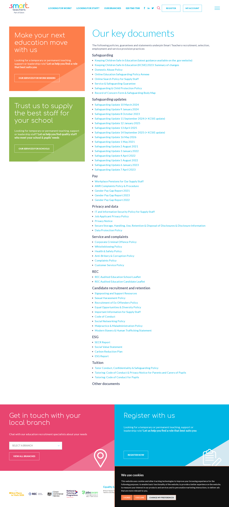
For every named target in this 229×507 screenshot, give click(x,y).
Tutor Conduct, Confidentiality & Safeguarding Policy (126, 367)
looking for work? (60, 8)
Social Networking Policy (110, 321)
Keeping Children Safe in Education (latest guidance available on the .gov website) (143, 60)
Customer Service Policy (109, 265)
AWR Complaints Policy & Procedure (117, 186)
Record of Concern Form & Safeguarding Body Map (125, 92)
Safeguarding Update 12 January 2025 (117, 123)
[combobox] (35, 446)
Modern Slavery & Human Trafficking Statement (123, 330)
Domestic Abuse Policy (108, 69)
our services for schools (34, 148)
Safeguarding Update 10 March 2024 (117, 104)
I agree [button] (126, 497)
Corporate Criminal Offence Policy (115, 241)
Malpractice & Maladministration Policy (118, 325)
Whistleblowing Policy (108, 246)
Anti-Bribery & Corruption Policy (114, 255)
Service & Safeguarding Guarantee (115, 83)
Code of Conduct (105, 316)
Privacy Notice (104, 220)
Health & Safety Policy (108, 251)
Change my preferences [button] (161, 497)
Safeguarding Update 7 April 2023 (115, 169)
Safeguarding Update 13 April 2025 (116, 127)
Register (171, 8)
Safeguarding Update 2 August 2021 (116, 146)
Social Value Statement (108, 346)
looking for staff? (87, 8)
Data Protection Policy (108, 230)
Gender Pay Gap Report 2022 (112, 199)
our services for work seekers (37, 78)
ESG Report (102, 356)
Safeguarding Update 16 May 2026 (115, 137)
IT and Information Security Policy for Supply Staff (125, 211)
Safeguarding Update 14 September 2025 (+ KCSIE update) (130, 132)
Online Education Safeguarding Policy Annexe (122, 74)
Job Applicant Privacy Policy (112, 216)
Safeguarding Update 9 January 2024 (117, 109)
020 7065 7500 (133, 8)
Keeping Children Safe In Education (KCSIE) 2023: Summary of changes (137, 65)
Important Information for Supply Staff (118, 311)
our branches (112, 8)
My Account (192, 8)
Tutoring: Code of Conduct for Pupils (117, 377)
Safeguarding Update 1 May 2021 (115, 141)
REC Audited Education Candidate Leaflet (120, 281)
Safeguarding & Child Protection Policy (118, 88)
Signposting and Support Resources (116, 293)
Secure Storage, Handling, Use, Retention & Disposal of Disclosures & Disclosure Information (150, 225)
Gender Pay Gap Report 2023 (112, 195)
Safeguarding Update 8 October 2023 (117, 113)
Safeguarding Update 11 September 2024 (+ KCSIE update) (130, 118)
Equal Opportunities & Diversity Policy (118, 307)
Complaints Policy (105, 260)
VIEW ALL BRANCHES (24, 456)
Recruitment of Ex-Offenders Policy (116, 302)
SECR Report (102, 342)
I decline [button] (139, 497)
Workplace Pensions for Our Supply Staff (119, 181)
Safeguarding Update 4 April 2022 (115, 155)
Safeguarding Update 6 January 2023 (117, 164)
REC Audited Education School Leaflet (118, 276)
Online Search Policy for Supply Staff (117, 78)
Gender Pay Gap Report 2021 (112, 190)
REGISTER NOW (136, 455)
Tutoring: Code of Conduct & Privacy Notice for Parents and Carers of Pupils (140, 372)
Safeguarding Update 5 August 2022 (116, 160)
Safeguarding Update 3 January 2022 (117, 151)
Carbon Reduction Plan (108, 351)
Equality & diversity (114, 486)
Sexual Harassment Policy (110, 297)
